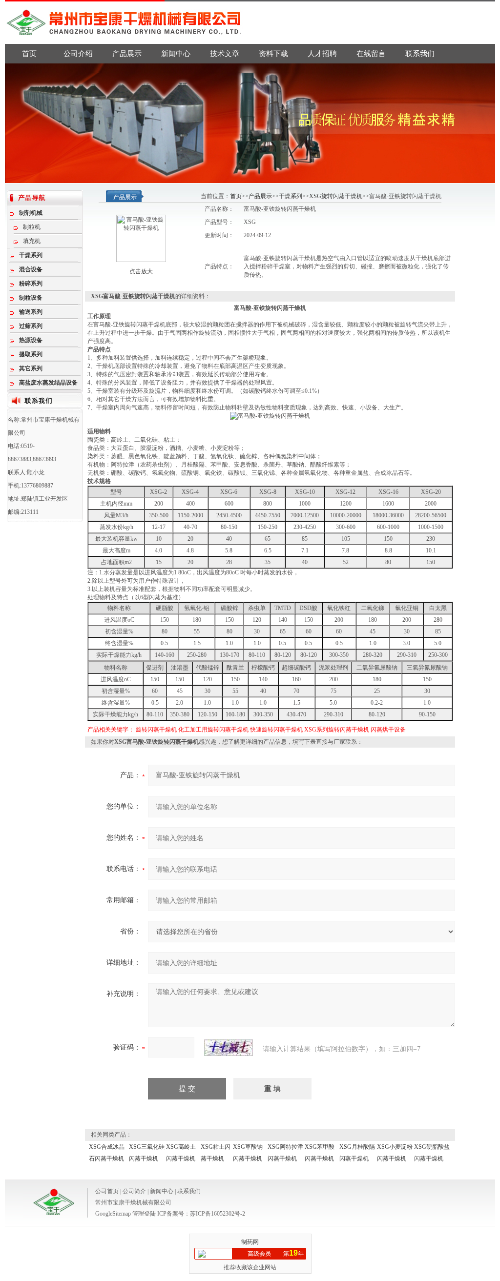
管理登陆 (144, 1213)
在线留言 (371, 54)
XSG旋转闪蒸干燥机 (335, 196)
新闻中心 (175, 54)
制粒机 (32, 227)
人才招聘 (322, 54)
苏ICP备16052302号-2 (217, 1213)
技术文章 (224, 54)
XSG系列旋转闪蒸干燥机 (336, 729)
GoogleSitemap (113, 1213)
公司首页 (107, 1191)
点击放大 (141, 271)
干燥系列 (290, 196)
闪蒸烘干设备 (388, 729)
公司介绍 (78, 54)
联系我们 (420, 54)
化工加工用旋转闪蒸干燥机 (213, 729)
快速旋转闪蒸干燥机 (276, 729)
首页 (29, 54)
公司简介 (134, 1191)
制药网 (250, 1242)
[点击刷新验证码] (228, 1047)
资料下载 (273, 54)
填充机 (32, 241)
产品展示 (127, 54)
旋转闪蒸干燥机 (156, 729)
